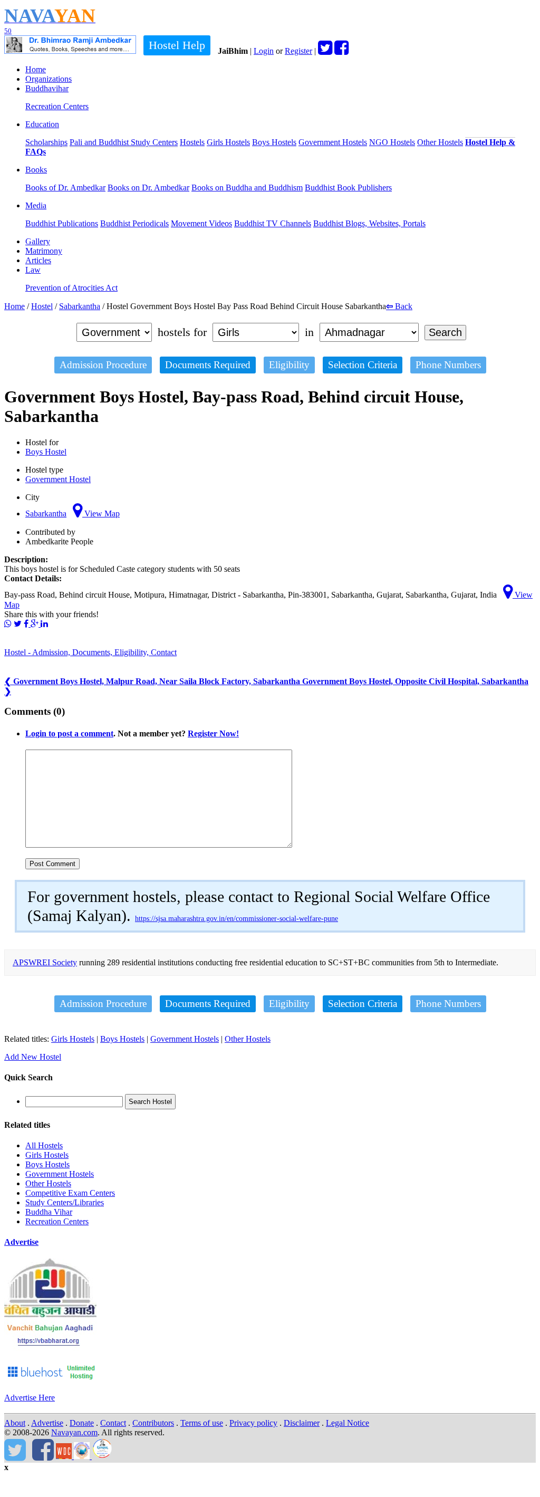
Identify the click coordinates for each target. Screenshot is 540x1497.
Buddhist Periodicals (134, 223)
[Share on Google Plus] (36, 623)
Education (42, 124)
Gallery (37, 241)
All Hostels (44, 1145)
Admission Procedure (103, 364)
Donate (82, 1422)
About (14, 1422)
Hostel (42, 306)
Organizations (48, 78)
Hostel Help (177, 45)
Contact (113, 1422)
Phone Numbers (448, 364)
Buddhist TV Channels (272, 223)
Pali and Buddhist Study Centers (124, 142)
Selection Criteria (362, 364)
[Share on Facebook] (27, 623)
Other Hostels (440, 142)
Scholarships (46, 142)
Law (33, 269)
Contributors (153, 1422)
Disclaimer (302, 1422)
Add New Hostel (32, 1056)
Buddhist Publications (61, 223)
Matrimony (43, 250)
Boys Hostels (274, 142)
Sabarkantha (79, 306)
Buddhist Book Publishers (348, 187)
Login (264, 50)
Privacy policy (253, 1422)
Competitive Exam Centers (70, 1192)
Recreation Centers (57, 106)
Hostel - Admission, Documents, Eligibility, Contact (90, 652)
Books (36, 169)
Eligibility (289, 364)
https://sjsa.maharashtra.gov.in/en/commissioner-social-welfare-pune (236, 919)
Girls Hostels (228, 142)
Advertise (21, 1241)
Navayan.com (74, 1432)
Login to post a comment (69, 733)
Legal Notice (347, 1422)
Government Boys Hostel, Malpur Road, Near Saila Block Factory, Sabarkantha (153, 681)
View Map (101, 513)
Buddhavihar (47, 88)
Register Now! (213, 733)
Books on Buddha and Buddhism (247, 187)
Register (298, 50)
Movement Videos (201, 223)
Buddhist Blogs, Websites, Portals (369, 223)
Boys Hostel (45, 451)
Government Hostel (58, 479)
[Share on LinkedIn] (44, 623)
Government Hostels (332, 142)
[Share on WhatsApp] (8, 623)
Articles (38, 260)
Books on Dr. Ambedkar (148, 187)
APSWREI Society (45, 962)
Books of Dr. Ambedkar (65, 187)
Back (399, 306)
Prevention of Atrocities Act (71, 287)
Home (35, 69)
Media (35, 205)
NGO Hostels (392, 142)
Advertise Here (29, 1397)
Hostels (192, 142)
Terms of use (201, 1422)
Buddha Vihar (48, 1211)
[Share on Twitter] (18, 623)
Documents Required (207, 364)
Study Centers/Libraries (64, 1202)
